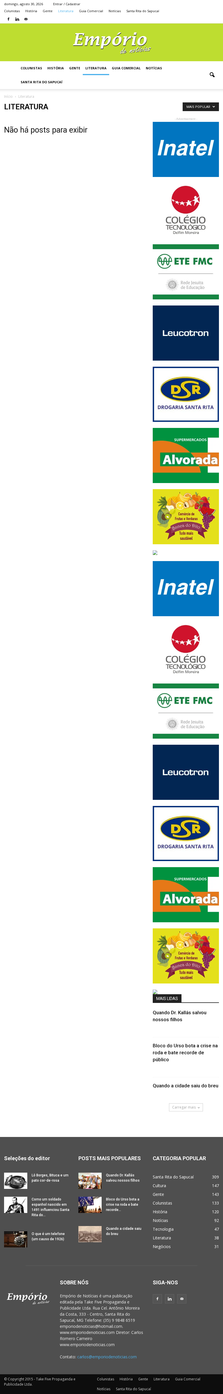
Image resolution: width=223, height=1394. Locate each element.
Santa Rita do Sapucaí (142, 11)
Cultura (159, 1185)
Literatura (65, 11)
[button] (212, 75)
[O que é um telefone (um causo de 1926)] (15, 1239)
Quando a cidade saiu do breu (185, 1086)
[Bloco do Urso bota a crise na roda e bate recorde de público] (90, 1205)
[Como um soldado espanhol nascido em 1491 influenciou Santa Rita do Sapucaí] (15, 1205)
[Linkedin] (17, 19)
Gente (48, 11)
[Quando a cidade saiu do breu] (90, 1234)
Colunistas (12, 11)
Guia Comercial (91, 11)
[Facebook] (8, 19)
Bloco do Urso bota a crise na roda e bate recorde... (122, 1204)
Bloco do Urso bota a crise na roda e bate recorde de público (185, 1052)
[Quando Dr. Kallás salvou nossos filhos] (90, 1181)
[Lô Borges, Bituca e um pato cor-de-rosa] (15, 1181)
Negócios (162, 1246)
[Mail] (25, 19)
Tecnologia (163, 1229)
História (31, 11)
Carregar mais (184, 1107)
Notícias (115, 11)
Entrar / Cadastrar (66, 4)
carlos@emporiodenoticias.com (107, 1356)
